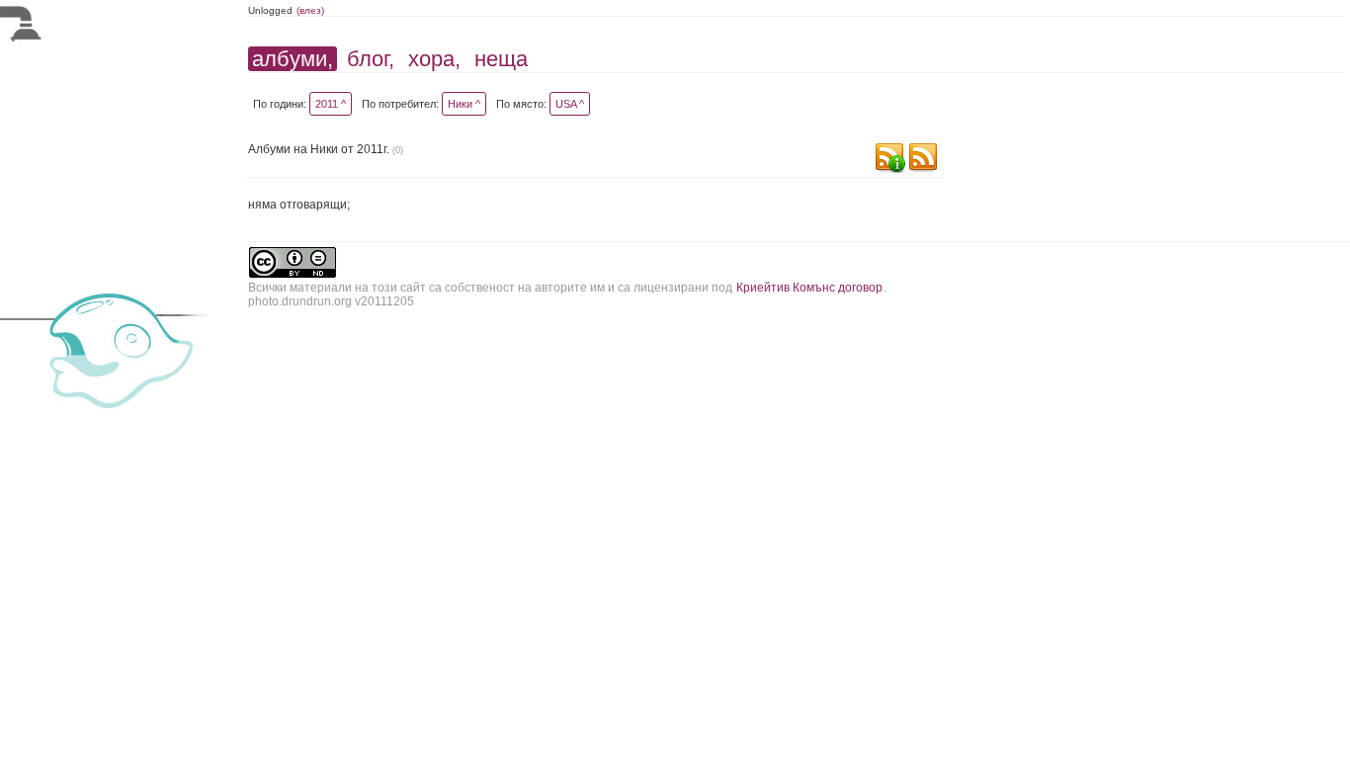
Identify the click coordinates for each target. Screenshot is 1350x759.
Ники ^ (464, 104)
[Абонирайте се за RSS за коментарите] (889, 159)
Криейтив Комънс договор (809, 288)
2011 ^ (330, 104)
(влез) (310, 10)
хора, (434, 58)
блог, (370, 58)
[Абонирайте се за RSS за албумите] (923, 159)
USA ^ (569, 104)
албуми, (292, 58)
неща (501, 58)
